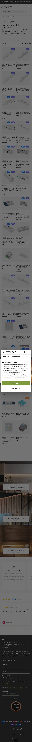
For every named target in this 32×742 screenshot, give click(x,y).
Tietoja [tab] (26, 356)
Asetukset (15, 388)
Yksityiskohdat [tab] (16, 356)
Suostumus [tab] (6, 356)
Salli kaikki (16, 383)
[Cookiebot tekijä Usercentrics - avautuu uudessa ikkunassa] (23, 352)
